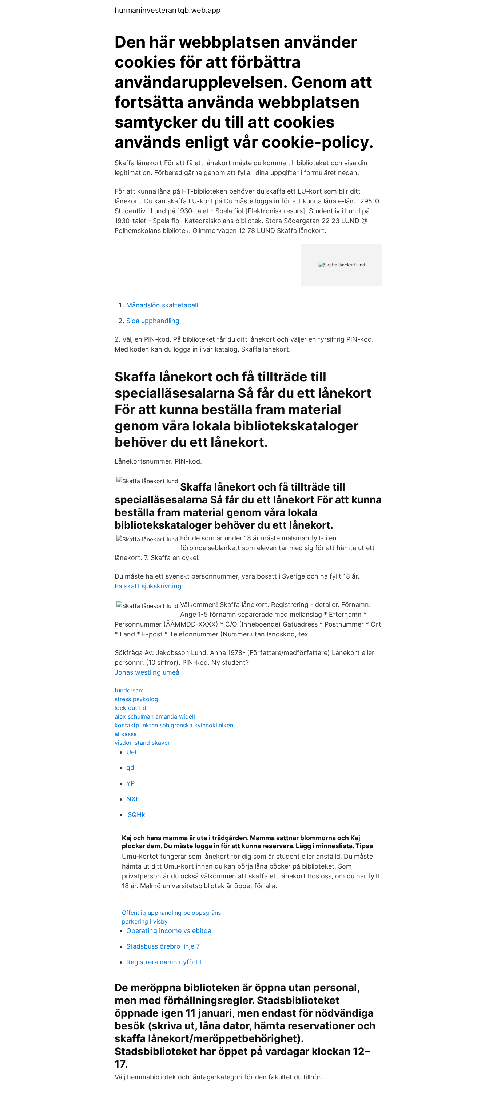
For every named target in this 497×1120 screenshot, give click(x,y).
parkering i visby (145, 921)
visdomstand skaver (142, 742)
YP (130, 783)
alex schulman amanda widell (155, 716)
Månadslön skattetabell (162, 305)
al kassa (126, 734)
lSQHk (135, 814)
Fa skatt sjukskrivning (148, 586)
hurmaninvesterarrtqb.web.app (167, 10)
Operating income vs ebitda (168, 930)
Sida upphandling (152, 321)
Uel (131, 752)
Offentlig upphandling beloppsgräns (171, 912)
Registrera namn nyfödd (163, 962)
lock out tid (130, 707)
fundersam (129, 690)
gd (130, 767)
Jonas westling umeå (147, 672)
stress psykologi (137, 699)
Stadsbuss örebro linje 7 (163, 946)
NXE (133, 799)
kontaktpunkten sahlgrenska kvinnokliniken (174, 725)
